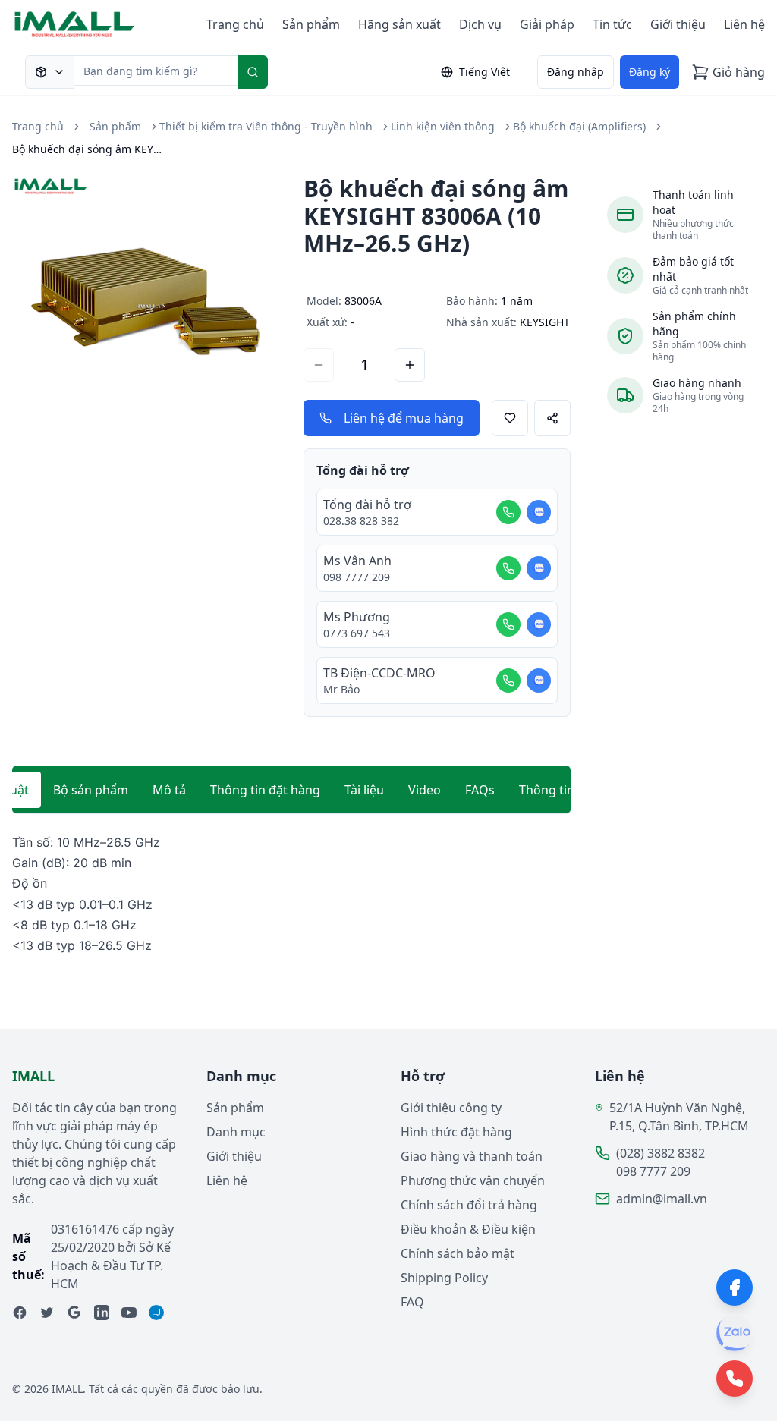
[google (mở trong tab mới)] (74, 1312)
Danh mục (236, 1132)
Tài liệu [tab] (364, 789)
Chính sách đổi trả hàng (469, 1204)
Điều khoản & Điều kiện (468, 1229)
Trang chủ (235, 24)
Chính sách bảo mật (457, 1253)
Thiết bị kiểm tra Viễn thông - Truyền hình (266, 126)
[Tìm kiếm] (253, 72)
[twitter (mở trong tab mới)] (47, 1312)
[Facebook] (734, 1287)
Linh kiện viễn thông (443, 126)
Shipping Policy (444, 1277)
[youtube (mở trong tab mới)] (129, 1312)
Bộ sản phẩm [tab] (90, 789)
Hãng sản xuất (399, 24)
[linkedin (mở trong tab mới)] (101, 1312)
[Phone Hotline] (734, 1378)
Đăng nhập (575, 71)
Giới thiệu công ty (451, 1107)
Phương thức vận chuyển (473, 1180)
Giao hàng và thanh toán (472, 1156)
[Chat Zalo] (539, 512)
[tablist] (291, 790)
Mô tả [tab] (169, 789)
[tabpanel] (291, 894)
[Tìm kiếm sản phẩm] (49, 72)
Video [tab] (424, 789)
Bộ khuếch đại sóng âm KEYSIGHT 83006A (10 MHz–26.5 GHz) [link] (88, 149)
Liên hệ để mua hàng (404, 418)
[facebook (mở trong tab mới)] (19, 1312)
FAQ (412, 1302)
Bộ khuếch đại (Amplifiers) (579, 126)
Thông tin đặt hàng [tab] (265, 789)
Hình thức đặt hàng (456, 1132)
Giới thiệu (678, 24)
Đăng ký (649, 71)
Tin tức (612, 24)
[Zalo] (734, 1333)
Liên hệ (744, 24)
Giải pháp (547, 24)
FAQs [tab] (480, 789)
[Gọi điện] (508, 512)
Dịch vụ (480, 24)
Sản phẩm (311, 24)
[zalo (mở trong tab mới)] (156, 1312)
